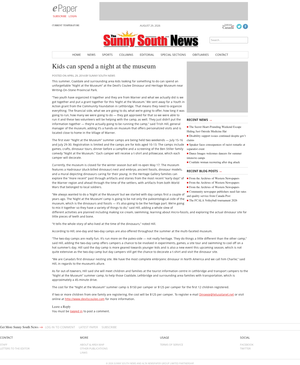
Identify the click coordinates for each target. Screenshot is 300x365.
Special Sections (173, 55)
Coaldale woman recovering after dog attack (214, 162)
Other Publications (94, 348)
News (91, 55)
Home (76, 55)
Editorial (147, 55)
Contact (221, 55)
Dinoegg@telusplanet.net (216, 294)
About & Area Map (92, 344)
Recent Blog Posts (204, 170)
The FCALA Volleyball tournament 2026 (213, 200)
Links (83, 352)
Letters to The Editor (15, 348)
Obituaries (200, 55)
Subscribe (59, 16)
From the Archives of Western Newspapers (214, 178)
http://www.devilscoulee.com (84, 299)
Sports (107, 55)
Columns (126, 55)
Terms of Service (171, 344)
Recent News (199, 119)
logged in (76, 311)
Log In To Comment (60, 327)
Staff (3, 344)
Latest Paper (88, 327)
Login (73, 16)
